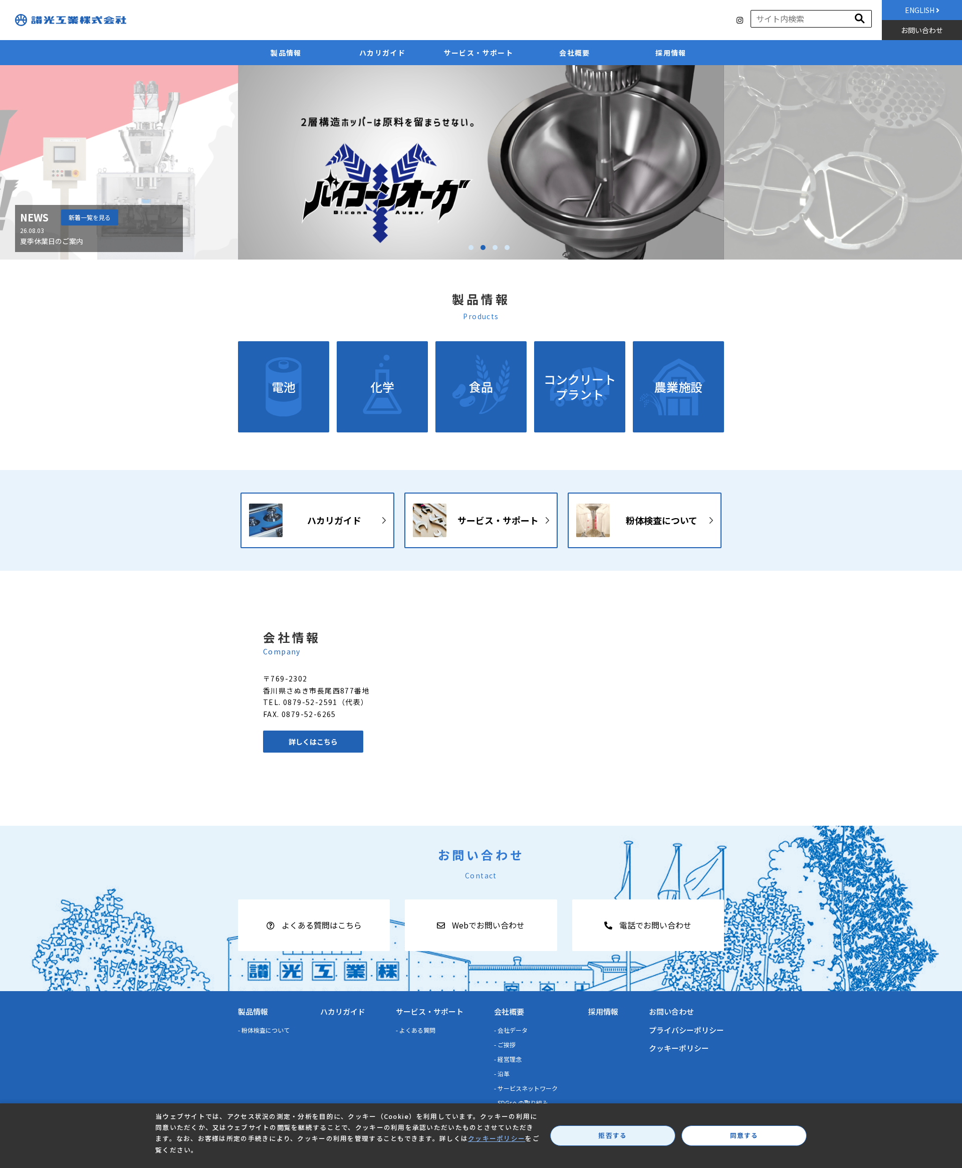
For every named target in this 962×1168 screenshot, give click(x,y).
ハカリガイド (382, 53)
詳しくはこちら (313, 742)
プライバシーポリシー (686, 1030)
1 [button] (470, 247)
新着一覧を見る (90, 217)
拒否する (612, 1135)
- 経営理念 (508, 1059)
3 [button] (495, 247)
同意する (744, 1135)
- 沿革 (502, 1073)
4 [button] (507, 247)
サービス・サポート (479, 53)
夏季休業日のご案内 (51, 241)
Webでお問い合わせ (487, 925)
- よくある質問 (415, 1030)
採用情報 (670, 53)
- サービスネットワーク (526, 1088)
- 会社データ (511, 1030)
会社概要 (574, 53)
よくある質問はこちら (321, 925)
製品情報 (286, 53)
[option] (481, 162)
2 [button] (483, 247)
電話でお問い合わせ (654, 925)
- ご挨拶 (505, 1044)
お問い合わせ (922, 30)
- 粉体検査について (264, 1030)
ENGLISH (920, 10)
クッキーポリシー (679, 1048)
